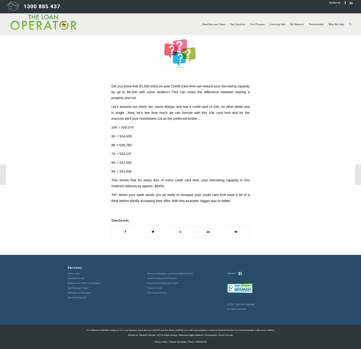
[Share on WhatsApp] (180, 232)
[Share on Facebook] (125, 232)
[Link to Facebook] (345, 3)
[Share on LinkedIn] (208, 232)
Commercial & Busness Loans (162, 283)
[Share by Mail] (236, 232)
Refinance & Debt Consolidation (84, 283)
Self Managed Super (78, 288)
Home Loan (74, 273)
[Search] (350, 24)
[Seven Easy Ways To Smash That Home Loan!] (3, 174)
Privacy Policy (161, 342)
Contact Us (335, 3)
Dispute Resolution (178, 342)
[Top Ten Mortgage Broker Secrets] (358, 174)
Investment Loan (76, 278)
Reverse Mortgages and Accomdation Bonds (170, 273)
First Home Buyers (77, 297)
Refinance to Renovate (79, 292)
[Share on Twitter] (153, 232)
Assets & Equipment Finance (162, 278)
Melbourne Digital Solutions (191, 335)
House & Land (154, 288)
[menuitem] (334, 3)
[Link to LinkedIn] (351, 3)
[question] (180, 55)
